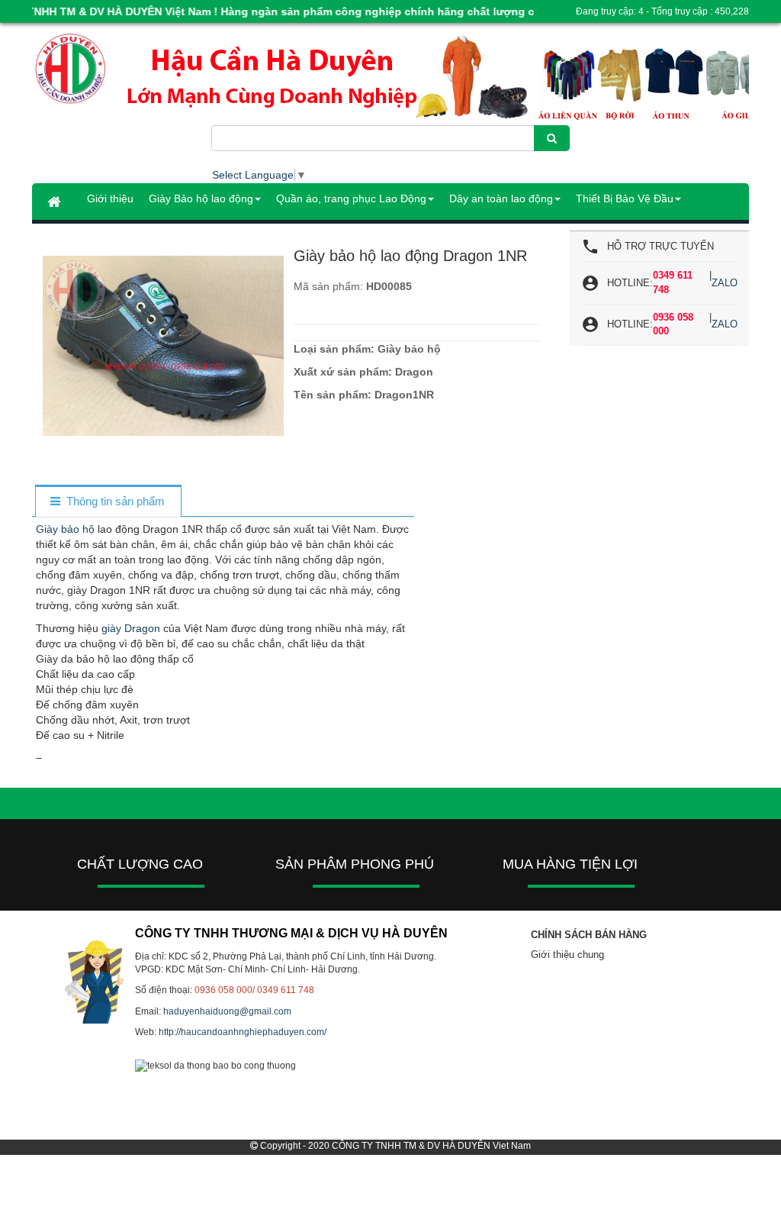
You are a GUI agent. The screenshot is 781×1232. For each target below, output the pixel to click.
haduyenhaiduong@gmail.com (227, 1011)
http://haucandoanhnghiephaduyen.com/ (242, 1032)
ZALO (725, 283)
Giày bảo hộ (65, 529)
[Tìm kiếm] (552, 138)
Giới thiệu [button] (110, 198)
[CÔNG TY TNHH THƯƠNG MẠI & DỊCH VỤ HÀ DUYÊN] (121, 69)
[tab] (108, 502)
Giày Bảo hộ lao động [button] (201, 198)
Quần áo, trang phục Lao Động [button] (351, 198)
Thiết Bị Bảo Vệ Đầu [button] (624, 198)
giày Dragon (130, 628)
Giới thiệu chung (567, 954)
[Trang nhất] (55, 201)
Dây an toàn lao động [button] (501, 198)
